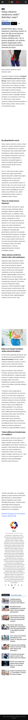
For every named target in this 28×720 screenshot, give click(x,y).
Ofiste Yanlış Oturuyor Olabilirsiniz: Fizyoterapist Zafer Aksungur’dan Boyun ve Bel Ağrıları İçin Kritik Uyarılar (18, 628)
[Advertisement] (14, 123)
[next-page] (5, 678)
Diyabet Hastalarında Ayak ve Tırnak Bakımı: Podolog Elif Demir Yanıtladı (18, 672)
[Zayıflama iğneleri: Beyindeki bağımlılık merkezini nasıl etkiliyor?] (5, 601)
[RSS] (19, 585)
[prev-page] (3, 678)
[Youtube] (14, 588)
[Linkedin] (12, 585)
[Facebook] (6, 585)
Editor (7, 20)
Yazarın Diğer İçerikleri (16, 595)
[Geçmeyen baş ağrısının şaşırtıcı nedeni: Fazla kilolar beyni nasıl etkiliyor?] (5, 656)
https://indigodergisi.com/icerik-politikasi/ (14, 533)
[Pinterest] (15, 585)
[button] (2, 2)
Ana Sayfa (4, 6)
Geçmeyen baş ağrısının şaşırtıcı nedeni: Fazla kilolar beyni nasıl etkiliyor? (18, 656)
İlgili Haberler (5, 595)
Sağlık (8, 6)
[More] (19, 23)
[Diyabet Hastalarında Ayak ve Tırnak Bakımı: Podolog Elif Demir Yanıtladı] (5, 672)
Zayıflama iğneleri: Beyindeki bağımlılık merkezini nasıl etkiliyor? (17, 601)
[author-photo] (14, 529)
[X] (22, 585)
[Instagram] (9, 585)
